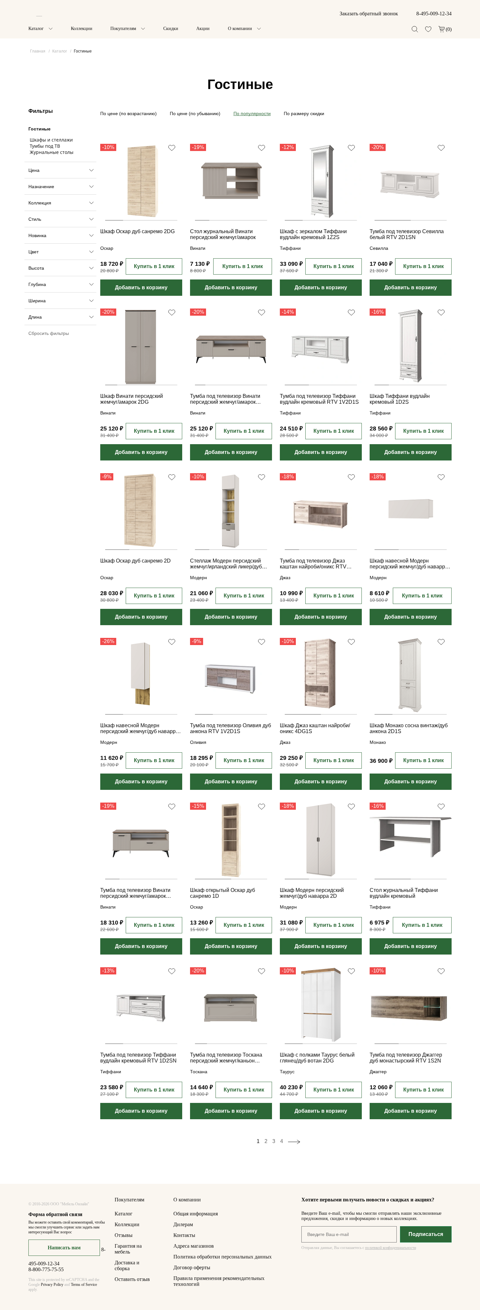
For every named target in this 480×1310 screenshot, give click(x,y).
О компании (240, 28)
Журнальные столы (51, 152)
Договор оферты (191, 1267)
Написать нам (64, 1247)
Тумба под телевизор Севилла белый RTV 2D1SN (407, 234)
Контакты (184, 1235)
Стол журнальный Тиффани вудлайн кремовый (404, 893)
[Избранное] (428, 29)
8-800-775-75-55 (46, 1269)
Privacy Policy (52, 1284)
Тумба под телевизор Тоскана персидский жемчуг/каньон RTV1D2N (226, 1058)
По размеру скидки (304, 113)
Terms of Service (84, 1284)
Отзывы (124, 1235)
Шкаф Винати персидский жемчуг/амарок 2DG (131, 399)
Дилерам (183, 1224)
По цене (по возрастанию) (128, 113)
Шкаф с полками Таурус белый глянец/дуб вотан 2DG (317, 1057)
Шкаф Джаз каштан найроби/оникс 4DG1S (315, 728)
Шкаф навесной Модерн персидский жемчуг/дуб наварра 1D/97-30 (409, 564)
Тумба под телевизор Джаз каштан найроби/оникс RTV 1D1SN (313, 564)
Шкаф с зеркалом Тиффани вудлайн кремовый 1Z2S (313, 234)
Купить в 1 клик (154, 266)
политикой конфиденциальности (390, 1247)
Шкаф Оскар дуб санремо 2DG (137, 231)
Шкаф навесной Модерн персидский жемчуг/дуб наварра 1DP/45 (139, 729)
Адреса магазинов (193, 1246)
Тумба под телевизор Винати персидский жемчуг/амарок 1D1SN (135, 893)
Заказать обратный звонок (369, 13)
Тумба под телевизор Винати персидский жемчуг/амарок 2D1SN (225, 399)
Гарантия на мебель (128, 1249)
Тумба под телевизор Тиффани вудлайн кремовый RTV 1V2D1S (319, 399)
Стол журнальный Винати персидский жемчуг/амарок (223, 234)
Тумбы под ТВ (45, 146)
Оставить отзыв (132, 1279)
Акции (203, 28)
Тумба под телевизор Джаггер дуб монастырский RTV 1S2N (406, 1057)
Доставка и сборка (127, 1265)
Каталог (36, 28)
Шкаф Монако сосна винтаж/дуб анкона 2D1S (409, 728)
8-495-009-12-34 (434, 13)
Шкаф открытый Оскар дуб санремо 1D (222, 893)
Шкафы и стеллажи (51, 140)
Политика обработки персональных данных (222, 1256)
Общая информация (195, 1213)
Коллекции (81, 28)
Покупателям (123, 28)
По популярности (252, 113)
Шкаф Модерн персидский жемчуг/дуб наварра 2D (312, 893)
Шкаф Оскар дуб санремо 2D (135, 561)
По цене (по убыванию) (195, 113)
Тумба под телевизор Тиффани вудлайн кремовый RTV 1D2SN (138, 1057)
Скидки (170, 28)
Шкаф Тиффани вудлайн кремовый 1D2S (400, 399)
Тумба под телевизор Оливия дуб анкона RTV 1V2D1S (230, 728)
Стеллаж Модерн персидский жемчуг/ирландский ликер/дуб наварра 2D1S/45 (226, 564)
